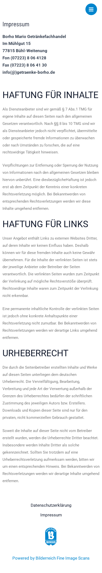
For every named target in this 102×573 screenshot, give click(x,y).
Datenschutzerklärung (51, 505)
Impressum (51, 514)
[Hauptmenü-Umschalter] (91, 9)
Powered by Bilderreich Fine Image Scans (51, 558)
